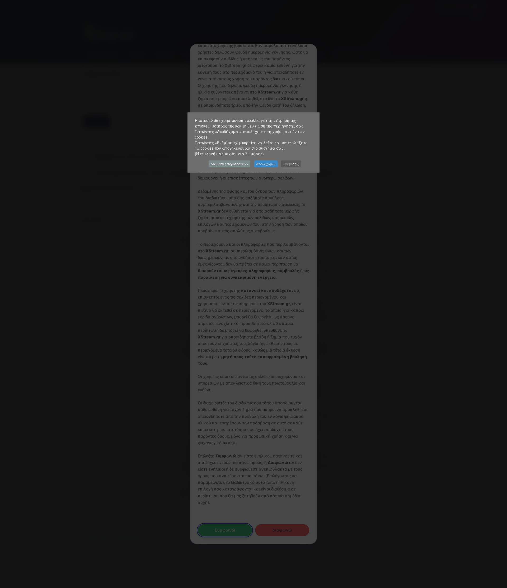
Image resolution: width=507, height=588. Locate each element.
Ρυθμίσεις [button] (291, 164)
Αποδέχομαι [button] (265, 164)
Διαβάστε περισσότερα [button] (229, 164)
